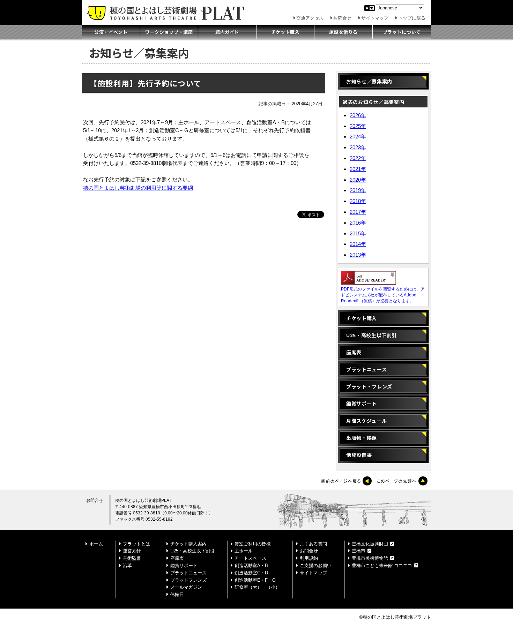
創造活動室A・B (251, 565)
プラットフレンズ (188, 580)
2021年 (358, 169)
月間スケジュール (366, 420)
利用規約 (309, 558)
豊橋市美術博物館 (370, 558)
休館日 (177, 594)
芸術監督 (132, 558)
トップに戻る (411, 18)
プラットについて (402, 32)
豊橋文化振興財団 (370, 543)
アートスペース (250, 558)
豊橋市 (358, 550)
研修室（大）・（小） (257, 587)
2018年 (358, 201)
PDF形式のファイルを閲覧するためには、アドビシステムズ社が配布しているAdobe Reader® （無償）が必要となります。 (383, 295)
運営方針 (132, 550)
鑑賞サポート (361, 403)
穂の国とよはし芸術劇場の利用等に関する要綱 (138, 188)
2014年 (358, 244)
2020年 (358, 180)
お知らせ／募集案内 (373, 81)
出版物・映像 (361, 437)
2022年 (358, 158)
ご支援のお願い (316, 565)
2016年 (358, 223)
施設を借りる (343, 32)
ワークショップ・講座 (169, 32)
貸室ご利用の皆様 (253, 543)
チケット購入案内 (188, 543)
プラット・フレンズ (369, 386)
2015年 (358, 233)
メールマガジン (186, 587)
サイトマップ (374, 18)
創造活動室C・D (251, 572)
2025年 (358, 126)
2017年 (358, 212)
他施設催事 (359, 454)
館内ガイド (227, 32)
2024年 (358, 136)
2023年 (358, 147)
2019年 (358, 190)
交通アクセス (310, 18)
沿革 (127, 565)
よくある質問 (313, 543)
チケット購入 (285, 32)
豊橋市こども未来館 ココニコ (382, 565)
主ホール (244, 550)
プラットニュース (366, 369)
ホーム (96, 543)
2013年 (358, 255)
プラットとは (136, 543)
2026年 (358, 115)
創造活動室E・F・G (255, 580)
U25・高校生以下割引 (371, 335)
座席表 (354, 352)
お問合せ (342, 18)
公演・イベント (111, 32)
